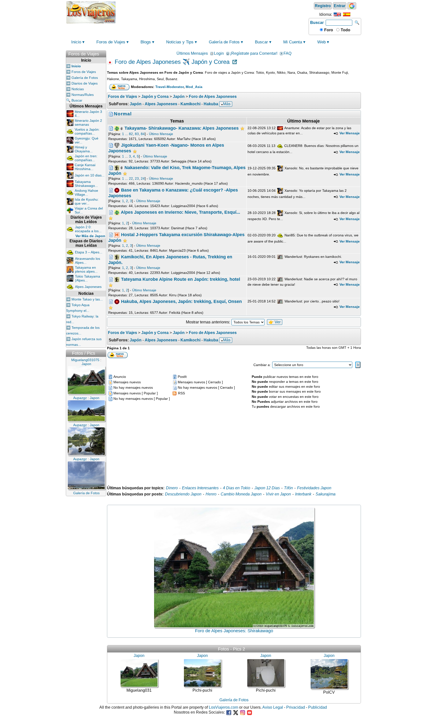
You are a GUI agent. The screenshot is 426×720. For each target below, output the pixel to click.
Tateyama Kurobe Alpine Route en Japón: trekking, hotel (180, 279)
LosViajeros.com (223, 707)
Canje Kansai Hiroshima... (85, 167)
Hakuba (211, 104)
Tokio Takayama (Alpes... (87, 278)
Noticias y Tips (180, 42)
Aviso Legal (272, 707)
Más (227, 104)
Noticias (77, 89)
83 (137, 134)
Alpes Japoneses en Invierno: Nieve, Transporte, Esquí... (180, 212)
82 (131, 134)
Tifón (288, 488)
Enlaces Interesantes (200, 488)
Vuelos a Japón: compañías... (87, 131)
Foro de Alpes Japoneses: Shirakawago (234, 630)
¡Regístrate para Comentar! (253, 53)
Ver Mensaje (349, 133)
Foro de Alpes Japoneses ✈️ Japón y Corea (172, 62)
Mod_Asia (194, 87)
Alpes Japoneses (88, 287)
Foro (328, 30)
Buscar (317, 22)
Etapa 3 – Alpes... (88, 252)
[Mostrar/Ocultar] (103, 53)
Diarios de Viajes (84, 83)
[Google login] (351, 5)
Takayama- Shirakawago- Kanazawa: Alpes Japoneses (181, 128)
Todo (345, 30)
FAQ (287, 53)
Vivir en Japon (278, 494)
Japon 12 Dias (267, 488)
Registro (323, 6)
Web (321, 42)
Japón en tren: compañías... (86, 158)
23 (137, 178)
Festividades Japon (314, 488)
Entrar (339, 6)
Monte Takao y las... (87, 299)
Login (219, 53)
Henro (211, 494)
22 (131, 178)
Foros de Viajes (110, 42)
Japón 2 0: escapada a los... (88, 229)
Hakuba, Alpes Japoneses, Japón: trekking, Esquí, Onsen (181, 301)
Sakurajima (326, 494)
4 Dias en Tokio (236, 488)
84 (143, 134)
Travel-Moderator (169, 87)
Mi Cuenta (292, 42)
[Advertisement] (212, 12)
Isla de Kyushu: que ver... (87, 201)
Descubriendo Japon (183, 494)
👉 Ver (275, 322)
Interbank (303, 494)
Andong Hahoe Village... (86, 192)
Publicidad (317, 707)
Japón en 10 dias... (90, 175)
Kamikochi (190, 104)
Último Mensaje (161, 134)
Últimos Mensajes (192, 53)
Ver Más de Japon (90, 236)
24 (143, 178)
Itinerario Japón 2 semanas (88, 122)
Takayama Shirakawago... (86, 184)
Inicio (76, 42)
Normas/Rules (82, 95)
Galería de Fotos (224, 42)
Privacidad (295, 707)
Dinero (172, 488)
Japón (136, 104)
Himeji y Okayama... (84, 149)
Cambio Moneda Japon (241, 494)
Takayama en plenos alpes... (86, 269)
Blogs (146, 42)
